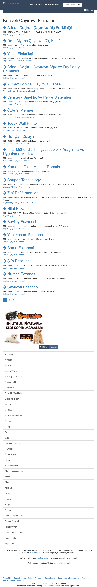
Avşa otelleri (35, 552)
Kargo (7, 460)
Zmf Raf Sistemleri (22, 192)
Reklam (8, 498)
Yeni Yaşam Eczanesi (25, 234)
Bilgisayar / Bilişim (10, 187)
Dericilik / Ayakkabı (13, 393)
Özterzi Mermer (19, 110)
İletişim (90, 10)
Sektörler (43, 346)
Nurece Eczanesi (21, 273)
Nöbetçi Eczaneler (35, 578)
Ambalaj (9, 359)
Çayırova (13, 34)
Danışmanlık (10, 382)
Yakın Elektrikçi (19, 53)
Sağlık (5, 34)
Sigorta (8, 510)
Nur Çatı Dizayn (20, 136)
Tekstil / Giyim (11, 526)
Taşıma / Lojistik (9, 202)
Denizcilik (9, 387)
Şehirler (54, 346)
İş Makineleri (10, 454)
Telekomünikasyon (13, 532)
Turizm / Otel (10, 537)
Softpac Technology (23, 179)
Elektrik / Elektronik (10, 91)
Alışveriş (9, 354)
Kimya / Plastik (11, 465)
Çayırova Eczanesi (22, 287)
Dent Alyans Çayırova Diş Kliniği (34, 40)
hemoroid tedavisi (62, 563)
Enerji (7, 426)
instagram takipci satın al (69, 578)
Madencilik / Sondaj (11, 117)
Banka (8, 365)
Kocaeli (22, 34)
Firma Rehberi (20, 578)
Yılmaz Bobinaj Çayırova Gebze (33, 84)
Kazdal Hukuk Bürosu (51, 585)
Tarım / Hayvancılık (13, 515)
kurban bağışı (43, 558)
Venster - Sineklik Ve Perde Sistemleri (38, 97)
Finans (8, 432)
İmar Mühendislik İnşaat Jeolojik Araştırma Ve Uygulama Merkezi (43, 151)
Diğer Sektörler (9, 60)
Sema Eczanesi (20, 247)
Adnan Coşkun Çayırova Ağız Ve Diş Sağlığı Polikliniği (42, 69)
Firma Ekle (53, 4)
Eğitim (8, 404)
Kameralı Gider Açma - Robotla (33, 166)
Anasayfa (37, 4)
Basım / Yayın (11, 370)
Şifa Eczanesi (18, 260)
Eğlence (9, 409)
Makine (6, 130)
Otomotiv (9, 493)
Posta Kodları (50, 578)
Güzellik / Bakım (12, 443)
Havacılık (9, 448)
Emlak (8, 421)
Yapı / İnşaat (8, 104)
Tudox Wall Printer (22, 123)
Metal (7, 482)
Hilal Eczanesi (18, 208)
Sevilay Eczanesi (21, 221)
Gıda (7, 437)
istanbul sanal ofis (17, 580)
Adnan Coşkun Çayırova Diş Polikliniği (39, 27)
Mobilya (8, 487)
